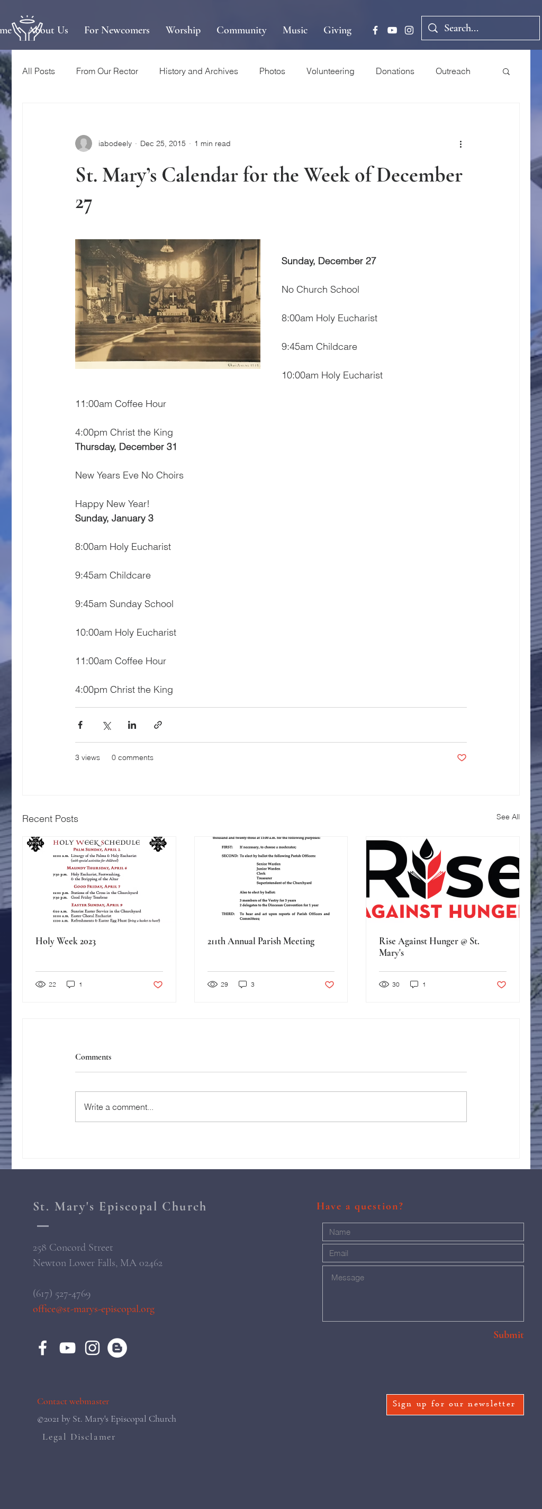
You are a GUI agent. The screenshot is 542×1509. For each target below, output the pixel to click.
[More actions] (460, 143)
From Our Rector (107, 71)
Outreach (453, 71)
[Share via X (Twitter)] (106, 725)
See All (508, 816)
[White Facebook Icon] (375, 30)
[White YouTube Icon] (392, 30)
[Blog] (117, 1348)
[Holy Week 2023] (99, 880)
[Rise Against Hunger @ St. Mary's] (442, 880)
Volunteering (330, 71)
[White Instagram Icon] (409, 30)
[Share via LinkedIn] (132, 725)
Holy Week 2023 (65, 941)
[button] (506, 71)
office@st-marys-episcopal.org (94, 1309)
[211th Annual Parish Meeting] (271, 880)
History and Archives (198, 71)
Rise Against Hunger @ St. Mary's (429, 947)
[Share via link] (158, 725)
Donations (395, 71)
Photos (272, 71)
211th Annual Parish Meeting (260, 941)
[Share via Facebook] (80, 725)
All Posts (38, 71)
